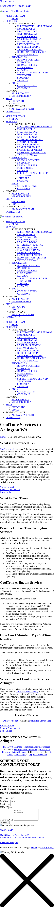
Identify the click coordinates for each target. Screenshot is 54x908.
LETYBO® (22, 70)
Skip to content (7, 1)
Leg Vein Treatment (38, 754)
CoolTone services (8, 449)
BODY (15, 83)
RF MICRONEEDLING (28, 47)
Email (3, 804)
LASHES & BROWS (27, 36)
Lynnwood (8, 721)
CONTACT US (13, 111)
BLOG (15, 18)
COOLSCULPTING (27, 85)
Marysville (34, 721)
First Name (5, 798)
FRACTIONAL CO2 (27, 31)
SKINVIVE (22, 80)
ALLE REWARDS (20, 93)
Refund (34, 847)
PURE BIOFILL (25, 67)
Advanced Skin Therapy (27, 691)
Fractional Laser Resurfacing (37, 747)
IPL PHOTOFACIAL (27, 34)
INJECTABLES (19, 57)
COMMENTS (7, 819)
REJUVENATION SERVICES (31, 52)
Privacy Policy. (47, 847)
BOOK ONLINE (8, 6)
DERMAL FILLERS (27, 65)
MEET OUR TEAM (15, 16)
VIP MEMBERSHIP (21, 96)
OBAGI (15, 103)
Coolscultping (21, 754)
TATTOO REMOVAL (27, 54)
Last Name (5, 801)
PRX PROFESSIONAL (28, 44)
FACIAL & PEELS (26, 29)
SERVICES (11, 21)
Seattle (16, 721)
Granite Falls (45, 721)
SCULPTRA (23, 78)
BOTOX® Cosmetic (12, 747)
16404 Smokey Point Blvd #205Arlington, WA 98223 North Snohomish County (22, 836)
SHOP (9, 98)
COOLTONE (23, 88)
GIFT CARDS (18, 101)
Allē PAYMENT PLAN (23, 109)
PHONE (4, 807)
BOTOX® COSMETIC (28, 60)
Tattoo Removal (19, 752)
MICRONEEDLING (27, 41)
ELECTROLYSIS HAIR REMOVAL (34, 26)
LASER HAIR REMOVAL (30, 39)
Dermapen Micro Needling (26, 749)
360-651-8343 (24, 6)
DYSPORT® (23, 62)
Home (3, 437)
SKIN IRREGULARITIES (29, 49)
